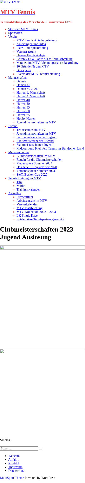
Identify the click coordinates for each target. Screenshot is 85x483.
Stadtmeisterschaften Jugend (35, 144)
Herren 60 (23, 111)
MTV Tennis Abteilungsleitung (37, 40)
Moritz (21, 185)
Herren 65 (23, 115)
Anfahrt (13, 459)
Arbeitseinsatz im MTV (32, 200)
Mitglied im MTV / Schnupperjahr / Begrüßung (47, 62)
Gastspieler (24, 70)
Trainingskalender (28, 189)
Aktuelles (14, 193)
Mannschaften (17, 77)
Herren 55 (23, 107)
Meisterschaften (18, 152)
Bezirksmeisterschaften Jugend (37, 137)
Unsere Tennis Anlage (31, 55)
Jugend (13, 126)
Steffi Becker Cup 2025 (32, 174)
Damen (21, 81)
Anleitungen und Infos (31, 44)
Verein (12, 36)
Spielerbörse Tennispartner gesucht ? (40, 219)
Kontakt (13, 463)
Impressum (15, 467)
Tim (19, 182)
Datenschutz (16, 470)
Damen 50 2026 (27, 89)
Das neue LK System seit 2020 (37, 167)
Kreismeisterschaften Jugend (35, 141)
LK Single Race (27, 215)
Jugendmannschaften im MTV (36, 122)
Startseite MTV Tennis (23, 29)
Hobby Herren (26, 118)
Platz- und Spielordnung (32, 48)
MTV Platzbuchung (29, 208)
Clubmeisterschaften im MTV (36, 156)
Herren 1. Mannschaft (31, 92)
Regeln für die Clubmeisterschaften (39, 159)
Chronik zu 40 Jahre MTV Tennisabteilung (45, 59)
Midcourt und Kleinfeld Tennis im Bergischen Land (50, 148)
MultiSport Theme (12, 477)
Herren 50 (23, 103)
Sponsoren (15, 33)
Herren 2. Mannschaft (31, 96)
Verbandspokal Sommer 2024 (36, 171)
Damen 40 (23, 85)
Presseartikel (25, 197)
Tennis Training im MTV (24, 178)
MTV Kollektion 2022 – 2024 (36, 212)
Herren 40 (23, 100)
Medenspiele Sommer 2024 (34, 163)
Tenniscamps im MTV (31, 130)
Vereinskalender (27, 204)
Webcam (14, 456)
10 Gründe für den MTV (33, 66)
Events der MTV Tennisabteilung (38, 74)
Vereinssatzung (26, 51)
